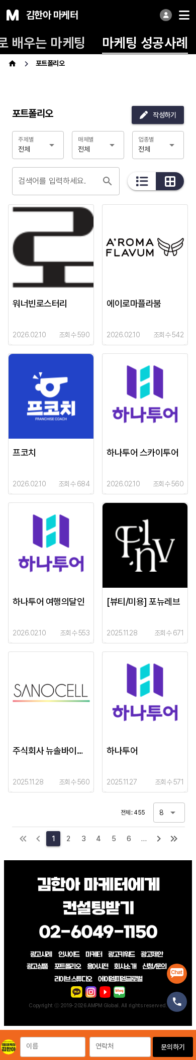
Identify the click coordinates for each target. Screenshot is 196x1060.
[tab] (145, 42)
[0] (38, 838)
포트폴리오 (50, 63)
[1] (23, 838)
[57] (174, 838)
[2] (159, 838)
